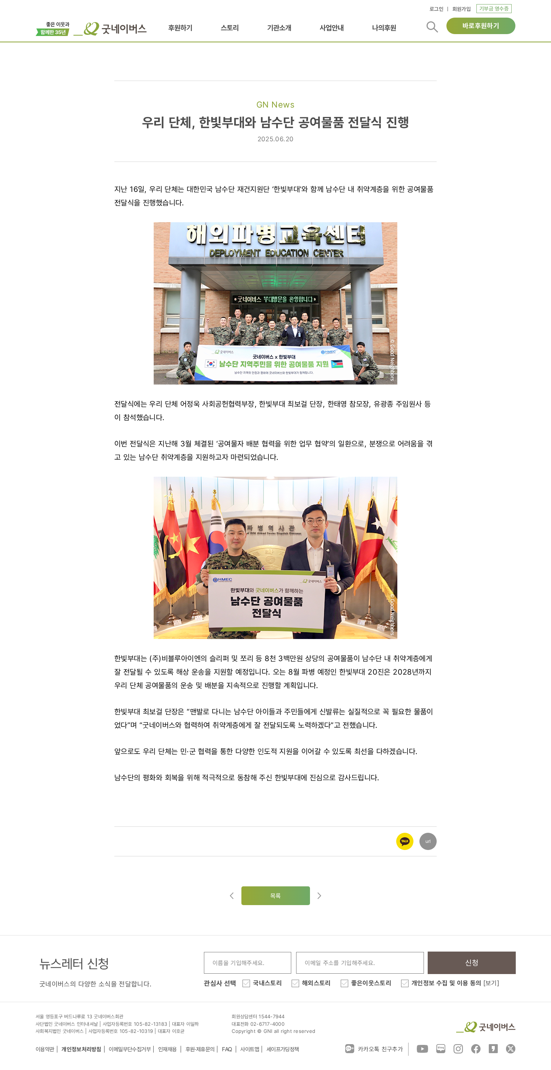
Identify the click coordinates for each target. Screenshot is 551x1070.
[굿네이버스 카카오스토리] (493, 1048)
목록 (275, 895)
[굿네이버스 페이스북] (476, 1048)
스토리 (230, 28)
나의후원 (384, 28)
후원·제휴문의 (200, 1049)
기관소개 (279, 28)
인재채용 (168, 1049)
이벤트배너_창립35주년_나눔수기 (53, 28)
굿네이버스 (485, 1027)
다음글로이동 (319, 895)
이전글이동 (231, 895)
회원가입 (461, 9)
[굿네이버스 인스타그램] (458, 1048)
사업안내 (332, 28)
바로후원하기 (481, 26)
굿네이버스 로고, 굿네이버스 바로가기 (110, 29)
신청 (471, 962)
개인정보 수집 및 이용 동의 (455, 983)
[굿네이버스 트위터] (510, 1048)
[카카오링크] (404, 836)
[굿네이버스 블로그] (440, 1048)
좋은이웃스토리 (371, 983)
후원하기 (180, 28)
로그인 (436, 9)
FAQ (227, 1049)
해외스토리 (316, 983)
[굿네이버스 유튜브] (422, 1048)
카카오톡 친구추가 (380, 1049)
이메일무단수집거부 (130, 1049)
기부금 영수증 (494, 8)
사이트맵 (249, 1049)
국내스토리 (267, 983)
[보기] (491, 983)
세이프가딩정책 (283, 1049)
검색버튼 (432, 27)
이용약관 (45, 1049)
